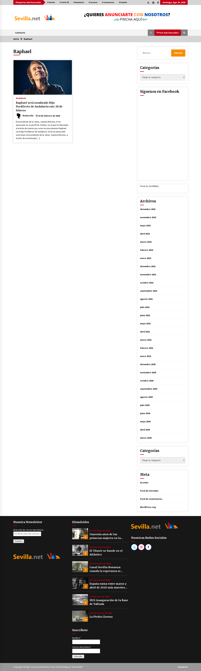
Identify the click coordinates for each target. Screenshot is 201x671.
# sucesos (93, 2)
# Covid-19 (64, 2)
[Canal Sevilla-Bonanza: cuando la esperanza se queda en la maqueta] (80, 566)
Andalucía (21, 98)
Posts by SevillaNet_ (149, 186)
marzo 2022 (146, 241)
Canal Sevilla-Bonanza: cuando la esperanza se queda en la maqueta (105, 569)
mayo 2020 (145, 421)
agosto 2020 (146, 397)
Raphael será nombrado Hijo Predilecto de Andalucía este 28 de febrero (39, 106)
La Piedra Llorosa (101, 616)
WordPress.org (148, 507)
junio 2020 (145, 413)
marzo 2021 (146, 339)
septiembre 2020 (148, 388)
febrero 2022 (146, 250)
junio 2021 (145, 315)
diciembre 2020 (147, 364)
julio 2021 (144, 307)
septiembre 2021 (148, 290)
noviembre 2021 (148, 274)
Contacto (20, 32)
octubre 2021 (146, 282)
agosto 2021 (146, 299)
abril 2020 (145, 429)
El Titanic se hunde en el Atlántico (106, 552)
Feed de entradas (149, 490)
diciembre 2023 (147, 209)
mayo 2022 (145, 225)
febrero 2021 (146, 348)
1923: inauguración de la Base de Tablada (109, 602)
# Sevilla (51, 2)
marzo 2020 (146, 437)
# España (123, 2)
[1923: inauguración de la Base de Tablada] (80, 599)
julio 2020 (144, 405)
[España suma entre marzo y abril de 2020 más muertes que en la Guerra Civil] (80, 583)
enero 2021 (145, 356)
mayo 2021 (145, 323)
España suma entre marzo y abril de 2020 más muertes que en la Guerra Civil (108, 585)
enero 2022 (145, 258)
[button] (151, 33)
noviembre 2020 (148, 372)
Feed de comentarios (151, 498)
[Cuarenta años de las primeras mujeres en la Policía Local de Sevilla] (80, 533)
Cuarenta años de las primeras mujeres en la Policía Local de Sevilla (105, 536)
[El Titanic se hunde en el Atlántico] (80, 550)
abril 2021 (145, 331)
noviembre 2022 (148, 217)
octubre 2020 (146, 380)
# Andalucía (78, 2)
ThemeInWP (77, 667)
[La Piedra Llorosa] (80, 616)
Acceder (144, 482)
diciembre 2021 (147, 266)
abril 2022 (145, 233)
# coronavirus (108, 2)
